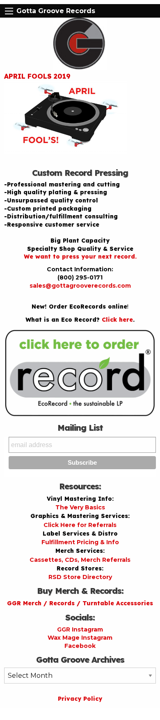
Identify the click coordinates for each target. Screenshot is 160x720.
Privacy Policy (80, 698)
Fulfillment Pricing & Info (80, 542)
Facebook (80, 646)
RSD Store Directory (80, 577)
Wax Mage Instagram (80, 637)
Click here (117, 319)
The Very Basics (80, 507)
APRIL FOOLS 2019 (37, 76)
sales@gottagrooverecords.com (80, 285)
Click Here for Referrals (80, 525)
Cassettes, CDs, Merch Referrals (80, 559)
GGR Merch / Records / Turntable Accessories (80, 603)
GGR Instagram (80, 629)
